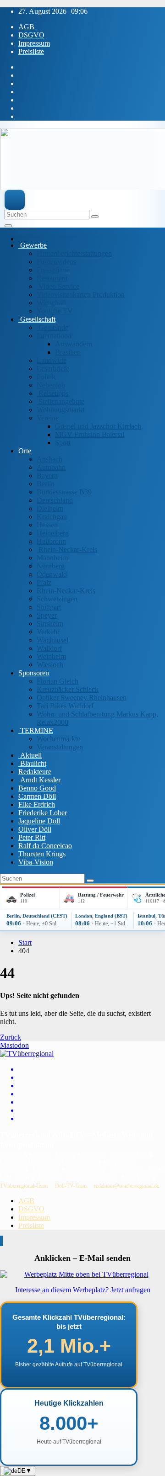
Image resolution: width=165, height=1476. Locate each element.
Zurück (10, 1037)
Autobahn (51, 467)
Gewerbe (32, 245)
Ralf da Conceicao (45, 845)
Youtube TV (55, 311)
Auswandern (73, 344)
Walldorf (49, 648)
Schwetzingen (57, 599)
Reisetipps (52, 393)
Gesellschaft (36, 319)
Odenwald (52, 574)
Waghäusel (52, 640)
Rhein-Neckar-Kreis (67, 549)
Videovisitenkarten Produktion (81, 294)
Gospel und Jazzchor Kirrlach (98, 426)
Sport (63, 442)
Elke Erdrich (36, 804)
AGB (26, 27)
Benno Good (37, 788)
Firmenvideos (56, 261)
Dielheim (50, 508)
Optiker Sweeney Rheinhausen (81, 697)
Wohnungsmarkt (60, 410)
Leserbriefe (53, 368)
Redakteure (34, 771)
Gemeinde (52, 327)
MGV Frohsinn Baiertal (89, 434)
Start (25, 942)
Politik (46, 377)
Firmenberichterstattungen (74, 253)
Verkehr (48, 632)
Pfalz (44, 582)
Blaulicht (32, 763)
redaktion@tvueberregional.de (126, 1186)
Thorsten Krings (42, 854)
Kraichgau (52, 516)
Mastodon (14, 1045)
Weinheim (51, 656)
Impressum (34, 43)
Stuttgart (49, 607)
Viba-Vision (35, 862)
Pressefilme (53, 270)
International (55, 336)
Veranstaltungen (60, 747)
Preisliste (31, 51)
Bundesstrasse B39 (64, 492)
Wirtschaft (51, 303)
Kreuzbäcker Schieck (68, 689)
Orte (24, 451)
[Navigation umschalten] (8, 225)
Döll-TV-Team (71, 1186)
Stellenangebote (60, 401)
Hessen (47, 525)
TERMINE (35, 730)
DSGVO (31, 35)
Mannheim (52, 558)
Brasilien (68, 352)
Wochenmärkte (58, 739)
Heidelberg (53, 533)
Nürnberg (51, 566)
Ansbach (49, 459)
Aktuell (30, 755)
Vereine (48, 418)
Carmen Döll (37, 796)
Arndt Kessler (39, 780)
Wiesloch (50, 665)
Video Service (58, 286)
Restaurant (52, 278)
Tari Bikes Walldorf (65, 706)
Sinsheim (50, 623)
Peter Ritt (31, 837)
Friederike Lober (42, 813)
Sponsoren (33, 673)
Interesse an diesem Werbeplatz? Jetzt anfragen (82, 1290)
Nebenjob (51, 385)
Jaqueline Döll (39, 821)
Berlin (46, 484)
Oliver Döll (34, 829)
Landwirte (51, 360)
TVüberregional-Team (24, 1186)
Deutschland (55, 500)
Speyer (47, 615)
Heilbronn (51, 541)
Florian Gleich (57, 681)
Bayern (47, 475)
